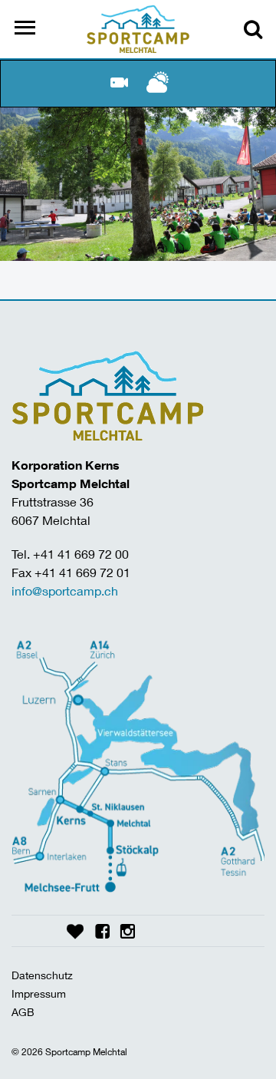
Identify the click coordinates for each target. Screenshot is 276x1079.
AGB (23, 1011)
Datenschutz (42, 975)
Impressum (39, 993)
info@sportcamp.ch (65, 590)
